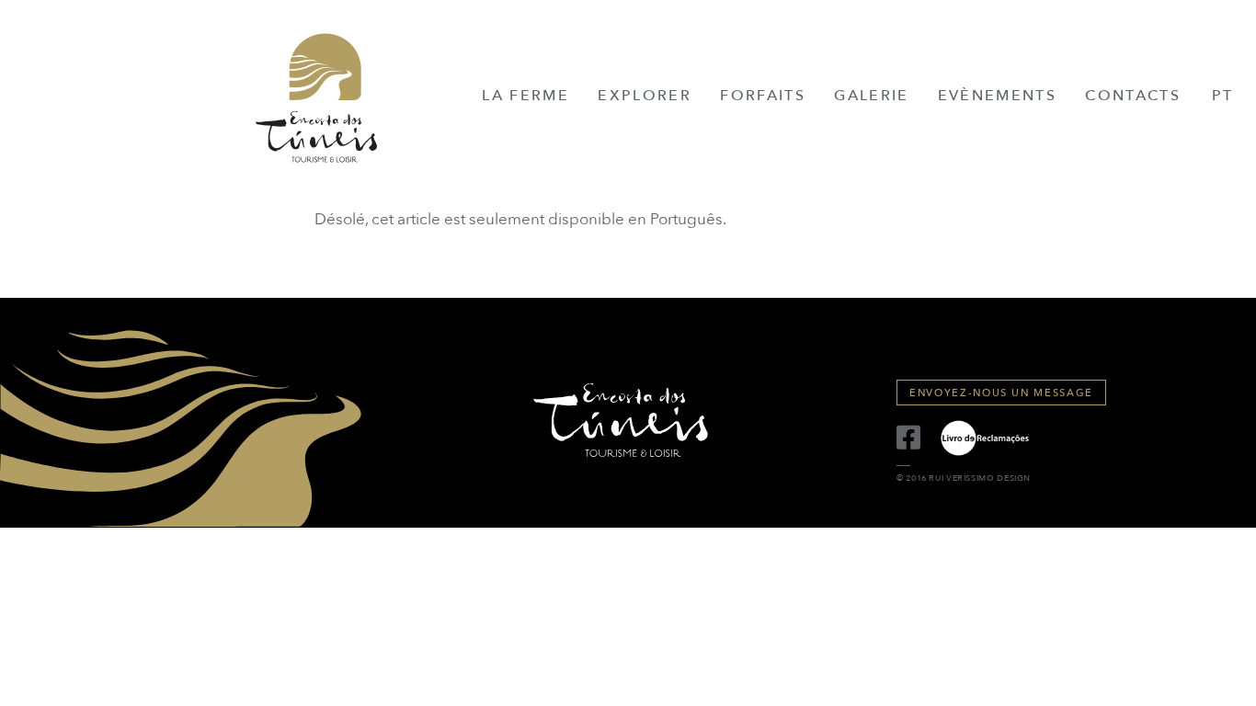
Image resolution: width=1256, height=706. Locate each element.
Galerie (871, 95)
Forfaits (762, 95)
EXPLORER (644, 95)
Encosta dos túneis (316, 104)
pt (1223, 95)
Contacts (1133, 95)
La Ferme (525, 95)
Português (686, 219)
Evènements (997, 95)
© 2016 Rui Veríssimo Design (963, 478)
